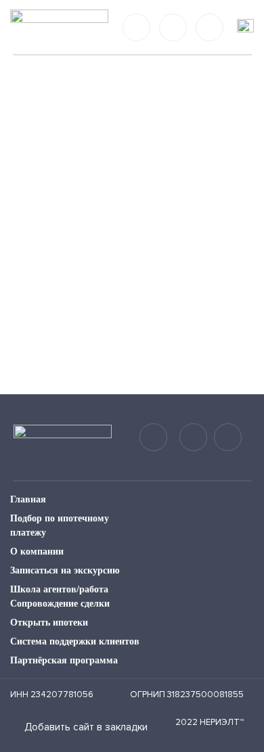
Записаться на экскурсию (65, 570)
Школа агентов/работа (59, 589)
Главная (28, 499)
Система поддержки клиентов (74, 641)
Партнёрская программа (64, 660)
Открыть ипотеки (49, 622)
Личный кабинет (209, 27)
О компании (37, 551)
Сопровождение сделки (60, 603)
